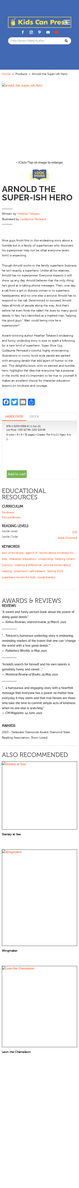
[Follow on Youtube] (48, 32)
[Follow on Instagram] (31, 32)
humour (7, 565)
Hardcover (14, 416)
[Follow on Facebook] (22, 32)
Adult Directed (67, 538)
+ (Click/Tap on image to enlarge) (39, 162)
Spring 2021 (55, 571)
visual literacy (46, 577)
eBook (34, 416)
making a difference (28, 565)
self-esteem (37, 571)
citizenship (45, 559)
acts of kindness (13, 553)
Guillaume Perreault (33, 219)
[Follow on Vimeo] (56, 32)
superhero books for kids (18, 577)
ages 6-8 (31, 553)
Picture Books (11, 517)
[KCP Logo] (39, 26)
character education (22, 559)
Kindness (8, 512)
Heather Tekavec (28, 214)
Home (6, 74)
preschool (20, 571)
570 (74, 532)
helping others (65, 559)
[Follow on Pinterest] (39, 32)
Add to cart (17, 474)
